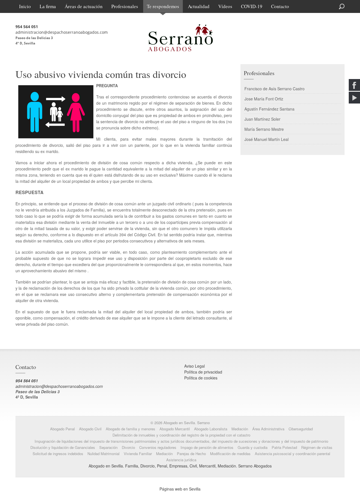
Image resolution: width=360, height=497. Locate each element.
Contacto (280, 6)
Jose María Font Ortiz (263, 99)
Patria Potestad (284, 447)
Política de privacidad (203, 372)
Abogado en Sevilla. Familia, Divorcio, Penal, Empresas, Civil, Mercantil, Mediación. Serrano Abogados (180, 466)
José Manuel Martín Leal (266, 139)
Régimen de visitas (316, 447)
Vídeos (225, 6)
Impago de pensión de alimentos (207, 447)
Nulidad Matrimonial (103, 453)
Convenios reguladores (157, 447)
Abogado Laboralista (210, 428)
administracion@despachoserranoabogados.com (61, 32)
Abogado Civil (90, 428)
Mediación (239, 428)
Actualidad (199, 6)
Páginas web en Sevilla (180, 489)
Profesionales (124, 6)
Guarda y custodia (252, 447)
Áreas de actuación (84, 6)
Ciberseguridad (301, 428)
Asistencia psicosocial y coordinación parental (292, 453)
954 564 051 (26, 26)
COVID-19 (251, 6)
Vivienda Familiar (138, 453)
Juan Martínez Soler (262, 119)
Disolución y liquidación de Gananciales (62, 447)
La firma (48, 6)
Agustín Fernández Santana (269, 109)
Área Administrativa (268, 428)
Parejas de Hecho (191, 453)
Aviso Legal (194, 366)
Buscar (321, 6)
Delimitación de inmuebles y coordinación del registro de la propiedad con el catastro (181, 435)
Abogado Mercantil (174, 428)
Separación (108, 447)
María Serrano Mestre (264, 129)
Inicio (25, 6)
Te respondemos (163, 6)
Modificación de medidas (230, 453)
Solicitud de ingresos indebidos (58, 453)
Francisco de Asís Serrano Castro (274, 88)
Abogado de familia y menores (130, 428)
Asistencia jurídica (181, 459)
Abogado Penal (62, 428)
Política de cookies (200, 378)
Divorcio (128, 447)
